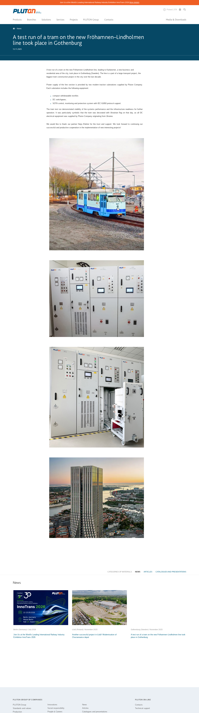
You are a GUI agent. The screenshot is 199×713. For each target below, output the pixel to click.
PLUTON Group (91, 19)
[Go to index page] (27, 11)
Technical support (142, 708)
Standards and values (22, 708)
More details (134, 2)
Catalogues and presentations (171, 572)
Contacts (108, 19)
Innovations (52, 705)
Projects (74, 19)
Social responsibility (55, 708)
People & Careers (54, 712)
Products (17, 19)
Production (17, 712)
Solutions (46, 19)
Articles (148, 572)
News (137, 572)
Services (60, 19)
